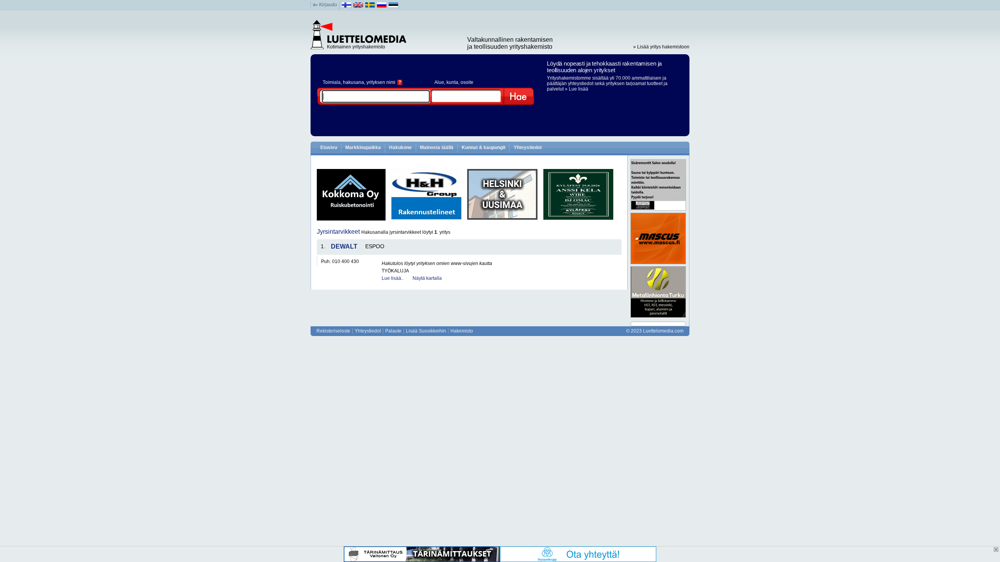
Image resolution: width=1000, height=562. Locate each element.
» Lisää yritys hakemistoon (661, 47)
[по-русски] (382, 6)
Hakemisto (461, 331)
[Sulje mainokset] (996, 549)
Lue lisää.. (393, 278)
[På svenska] (370, 6)
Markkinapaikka (363, 147)
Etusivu (328, 147)
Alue (439, 82)
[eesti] (393, 6)
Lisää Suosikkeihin (426, 331)
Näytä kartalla (427, 278)
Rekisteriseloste (333, 331)
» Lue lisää (576, 89)
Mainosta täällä (437, 147)
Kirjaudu (328, 4)
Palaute (393, 331)
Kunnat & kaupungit (483, 147)
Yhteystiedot (528, 147)
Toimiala (332, 82)
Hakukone (400, 147)
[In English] (358, 6)
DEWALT (344, 246)
